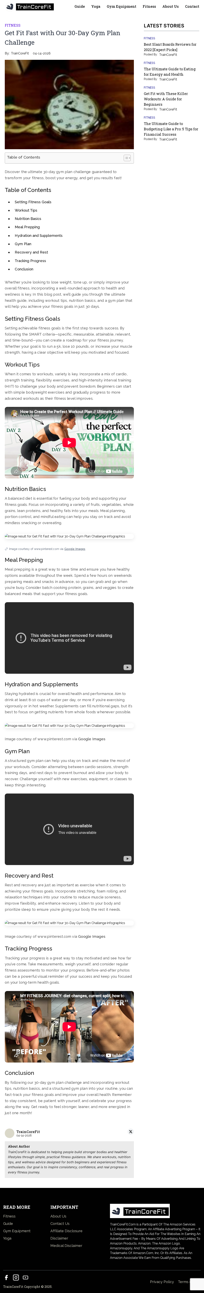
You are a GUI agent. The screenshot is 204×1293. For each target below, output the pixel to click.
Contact (192, 6)
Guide (80, 6)
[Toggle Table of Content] (125, 158)
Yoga (95, 6)
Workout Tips (26, 210)
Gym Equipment (121, 6)
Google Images (74, 549)
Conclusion (24, 269)
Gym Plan (23, 244)
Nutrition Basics (28, 219)
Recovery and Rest (31, 252)
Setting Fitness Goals (33, 202)
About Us (170, 6)
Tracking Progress (30, 261)
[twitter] (131, 1131)
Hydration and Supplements (39, 235)
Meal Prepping (27, 227)
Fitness (149, 6)
